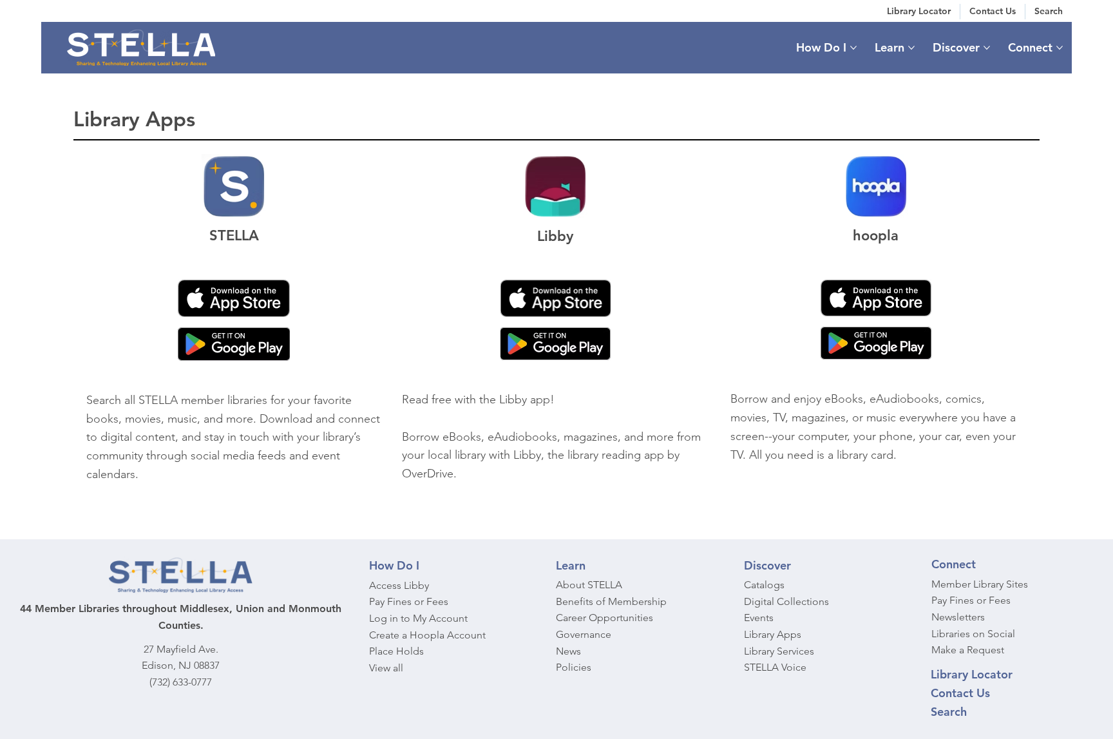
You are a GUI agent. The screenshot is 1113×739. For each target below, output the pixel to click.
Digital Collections (786, 601)
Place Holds (396, 651)
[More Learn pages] (911, 47)
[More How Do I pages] (853, 47)
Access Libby (399, 585)
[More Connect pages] (1059, 47)
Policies (573, 667)
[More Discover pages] (987, 47)
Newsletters (958, 617)
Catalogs (764, 585)
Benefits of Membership (611, 601)
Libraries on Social (973, 634)
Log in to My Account (418, 618)
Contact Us (960, 693)
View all (386, 668)
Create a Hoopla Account (427, 635)
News (568, 651)
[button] (1048, 11)
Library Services (779, 651)
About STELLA (589, 585)
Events (759, 617)
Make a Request (967, 650)
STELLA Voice (775, 667)
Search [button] (949, 711)
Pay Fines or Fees (408, 601)
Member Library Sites (979, 584)
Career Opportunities (604, 617)
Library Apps (772, 634)
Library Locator (972, 674)
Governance (583, 634)
